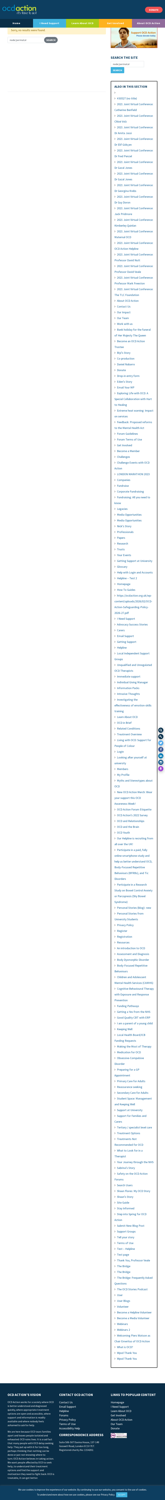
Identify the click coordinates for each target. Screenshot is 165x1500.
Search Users (125, 1185)
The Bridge (123, 1266)
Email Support (125, 636)
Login (120, 751)
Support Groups (126, 1231)
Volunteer (123, 1306)
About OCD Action (148, 23)
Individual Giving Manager (132, 682)
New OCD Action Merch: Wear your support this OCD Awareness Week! (133, 797)
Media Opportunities (129, 514)
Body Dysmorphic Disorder (133, 960)
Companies (123, 480)
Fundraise (123, 486)
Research (122, 543)
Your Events (124, 555)
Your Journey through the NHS (135, 1162)
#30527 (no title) (127, 98)
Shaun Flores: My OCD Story (133, 1191)
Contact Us (124, 306)
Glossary (122, 566)
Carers (121, 630)
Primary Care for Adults (131, 1081)
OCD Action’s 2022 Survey (132, 815)
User (120, 1295)
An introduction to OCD (131, 948)
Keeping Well (124, 1029)
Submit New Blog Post (130, 1225)
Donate (121, 370)
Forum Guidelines (127, 433)
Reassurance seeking (129, 1087)
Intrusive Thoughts (128, 694)
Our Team (123, 318)
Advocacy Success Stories (132, 624)
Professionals (125, 532)
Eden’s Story (124, 381)
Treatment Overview (129, 734)
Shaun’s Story (125, 1197)
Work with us (125, 324)
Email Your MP (125, 387)
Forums (63, 1415)
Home (16, 23)
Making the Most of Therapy (134, 1046)
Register (122, 931)
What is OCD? (125, 1347)
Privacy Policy (125, 925)
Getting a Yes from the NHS (133, 1012)
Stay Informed (125, 1208)
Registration (124, 936)
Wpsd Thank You (127, 1353)
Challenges (123, 457)
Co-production (125, 358)
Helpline (122, 647)
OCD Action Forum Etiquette (134, 809)
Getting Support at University (134, 561)
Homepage (123, 584)
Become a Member (128, 451)
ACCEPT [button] (121, 1494)
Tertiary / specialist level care (134, 1127)
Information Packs (128, 688)
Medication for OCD (129, 1052)
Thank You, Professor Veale (133, 1260)
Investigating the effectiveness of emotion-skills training (132, 705)
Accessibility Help (69, 1428)
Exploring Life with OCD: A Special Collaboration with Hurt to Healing (133, 399)
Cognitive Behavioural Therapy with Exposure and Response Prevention (134, 994)
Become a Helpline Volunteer (134, 1312)
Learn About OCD (83, 23)
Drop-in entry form (128, 376)
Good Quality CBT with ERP (133, 1017)
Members (122, 769)
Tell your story (125, 1237)
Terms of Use (125, 1243)
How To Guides (126, 590)
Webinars (122, 1324)
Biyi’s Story (123, 353)
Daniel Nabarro (126, 364)
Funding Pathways (128, 1006)
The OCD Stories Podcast (132, 1289)
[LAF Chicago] (19, 9)
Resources (123, 942)
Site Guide (123, 1202)
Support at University (129, 1110)
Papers (121, 538)
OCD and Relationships (130, 821)
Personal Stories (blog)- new (134, 908)
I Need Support (49, 23)
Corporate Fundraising (130, 491)
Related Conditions (128, 728)
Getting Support (126, 642)
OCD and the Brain (128, 827)
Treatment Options (128, 1133)
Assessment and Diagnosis (133, 954)
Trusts (121, 549)
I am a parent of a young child (135, 1023)
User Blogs (123, 1301)
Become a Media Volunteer (133, 1318)
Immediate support (128, 676)
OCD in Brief (124, 723)
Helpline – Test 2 (127, 578)
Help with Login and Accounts (135, 572)
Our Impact (124, 312)
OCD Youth (123, 832)
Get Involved (115, 23)
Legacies (122, 509)
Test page (123, 1254)
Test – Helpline (126, 1249)
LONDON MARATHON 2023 (133, 474)
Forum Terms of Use (129, 439)
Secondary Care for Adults (132, 1093)
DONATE (154, 9)
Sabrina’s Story (126, 1168)
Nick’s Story (124, 526)
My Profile (123, 775)
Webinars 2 (123, 1330)
